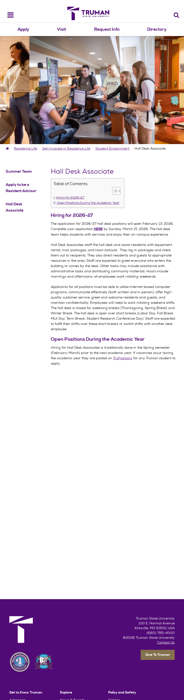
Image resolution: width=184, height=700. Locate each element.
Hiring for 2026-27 (70, 198)
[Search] (176, 15)
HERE (98, 229)
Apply (23, 29)
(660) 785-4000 (161, 633)
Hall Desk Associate (14, 207)
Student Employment (112, 148)
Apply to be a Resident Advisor (21, 187)
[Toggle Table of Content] (114, 191)
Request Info (107, 29)
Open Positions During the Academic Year (88, 203)
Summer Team (19, 171)
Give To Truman (157, 655)
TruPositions (122, 358)
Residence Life (25, 148)
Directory (157, 29)
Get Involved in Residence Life (66, 148)
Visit (61, 29)
